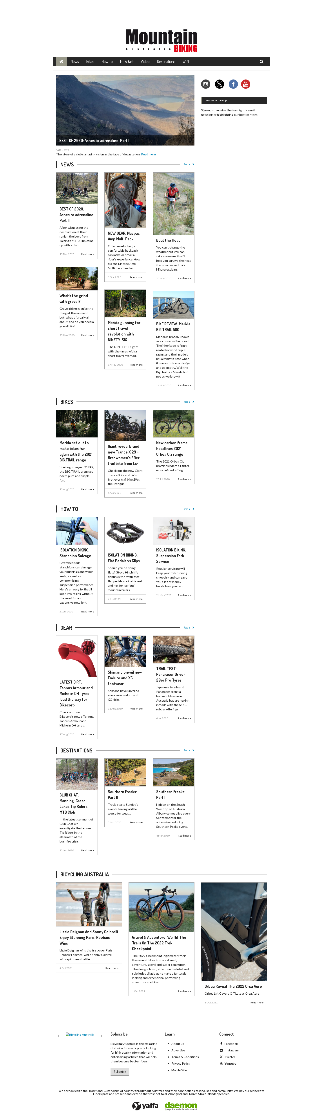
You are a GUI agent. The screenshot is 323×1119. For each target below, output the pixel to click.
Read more (148, 154)
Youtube (230, 1063)
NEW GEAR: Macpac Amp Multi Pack (124, 236)
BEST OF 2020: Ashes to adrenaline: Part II (77, 214)
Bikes (90, 61)
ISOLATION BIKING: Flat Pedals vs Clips (124, 558)
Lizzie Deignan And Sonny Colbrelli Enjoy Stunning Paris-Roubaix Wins (89, 937)
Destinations (166, 61)
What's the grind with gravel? (74, 298)
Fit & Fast (127, 61)
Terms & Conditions (185, 1057)
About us (177, 1043)
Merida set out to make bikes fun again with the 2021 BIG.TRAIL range (76, 451)
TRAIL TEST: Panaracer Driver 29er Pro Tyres (170, 674)
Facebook (231, 1043)
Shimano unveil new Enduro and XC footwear (125, 678)
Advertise (178, 1050)
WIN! (186, 61)
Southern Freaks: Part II (122, 794)
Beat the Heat (168, 240)
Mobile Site (179, 1070)
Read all (187, 164)
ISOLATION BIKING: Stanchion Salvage (75, 553)
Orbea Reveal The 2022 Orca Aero (233, 986)
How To (107, 61)
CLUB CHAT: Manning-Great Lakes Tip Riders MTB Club (73, 804)
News (75, 61)
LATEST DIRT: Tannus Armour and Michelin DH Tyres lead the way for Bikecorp (76, 693)
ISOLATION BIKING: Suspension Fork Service (171, 556)
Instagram (232, 1050)
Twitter (230, 1057)
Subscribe (120, 1071)
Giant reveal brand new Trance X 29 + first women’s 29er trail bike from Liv (124, 455)
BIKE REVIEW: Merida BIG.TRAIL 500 (173, 326)
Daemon (181, 1106)
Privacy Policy (180, 1063)
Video (145, 61)
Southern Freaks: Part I (170, 794)
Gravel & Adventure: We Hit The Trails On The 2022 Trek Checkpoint (159, 943)
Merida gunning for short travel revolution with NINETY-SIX (124, 331)
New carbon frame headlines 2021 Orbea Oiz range (172, 448)
